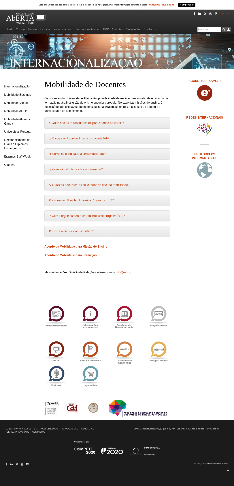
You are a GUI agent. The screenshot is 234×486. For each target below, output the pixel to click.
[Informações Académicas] (90, 316)
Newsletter (133, 29)
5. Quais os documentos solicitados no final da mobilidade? (89, 185)
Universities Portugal (17, 131)
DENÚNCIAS (87, 428)
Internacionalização (87, 29)
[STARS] (94, 408)
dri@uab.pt (124, 272)
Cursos (20, 29)
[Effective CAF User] (72, 408)
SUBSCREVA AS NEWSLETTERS (21, 428)
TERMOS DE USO (69, 428)
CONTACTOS (38, 432)
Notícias (117, 29)
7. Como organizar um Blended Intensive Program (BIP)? (87, 216)
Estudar (45, 29)
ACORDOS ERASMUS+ (204, 81)
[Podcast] (56, 376)
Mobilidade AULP (15, 111)
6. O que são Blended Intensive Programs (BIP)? (81, 200)
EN (228, 13)
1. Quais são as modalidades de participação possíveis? (86, 123)
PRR (106, 29)
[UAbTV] (56, 351)
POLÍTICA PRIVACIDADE (17, 432)
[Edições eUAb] (158, 316)
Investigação (62, 29)
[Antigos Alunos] (158, 351)
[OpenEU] (53, 408)
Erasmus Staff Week (17, 156)
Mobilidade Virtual (16, 102)
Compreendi (187, 4)
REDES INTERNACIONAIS (204, 117)
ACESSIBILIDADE (49, 428)
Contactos (151, 29)
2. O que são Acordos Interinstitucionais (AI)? (79, 138)
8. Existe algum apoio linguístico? (71, 231)
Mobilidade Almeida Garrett (17, 121)
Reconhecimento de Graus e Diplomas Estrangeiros (17, 144)
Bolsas (32, 29)
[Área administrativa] (228, 470)
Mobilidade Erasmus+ (18, 94)
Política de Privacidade (161, 4)
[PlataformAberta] (56, 316)
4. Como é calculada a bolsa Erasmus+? (76, 169)
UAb (10, 29)
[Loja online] (90, 376)
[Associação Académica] (124, 351)
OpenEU (10, 164)
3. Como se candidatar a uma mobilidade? (77, 154)
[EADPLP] (139, 408)
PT (223, 13)
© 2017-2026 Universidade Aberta (212, 463)
